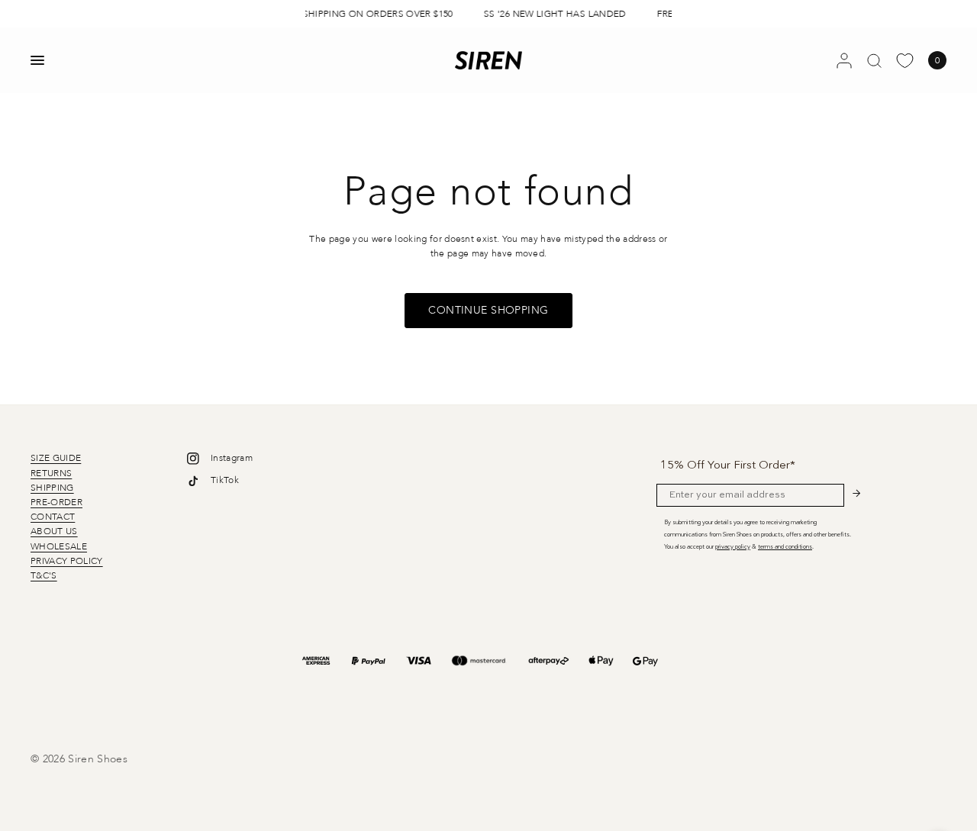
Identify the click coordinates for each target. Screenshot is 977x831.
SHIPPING (52, 488)
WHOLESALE (59, 546)
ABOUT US (54, 531)
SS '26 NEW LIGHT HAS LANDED (553, 13)
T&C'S (44, 575)
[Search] (874, 60)
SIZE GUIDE (56, 458)
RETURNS (51, 473)
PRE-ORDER (56, 502)
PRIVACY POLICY (67, 561)
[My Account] (844, 60)
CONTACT (53, 517)
